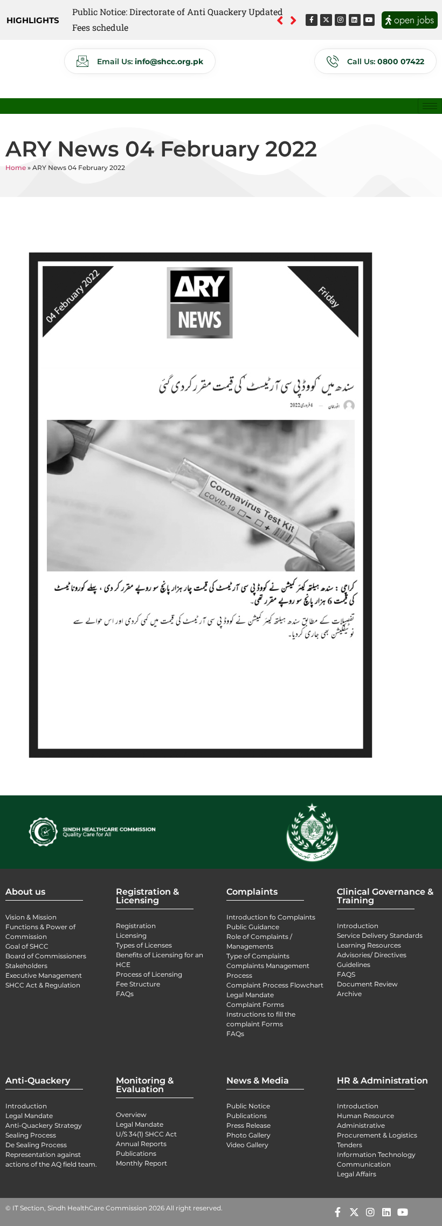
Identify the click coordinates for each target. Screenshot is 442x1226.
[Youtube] (369, 20)
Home (15, 168)
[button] (293, 20)
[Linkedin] (355, 20)
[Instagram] (341, 20)
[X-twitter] (326, 20)
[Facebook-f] (311, 20)
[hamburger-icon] (430, 106)
